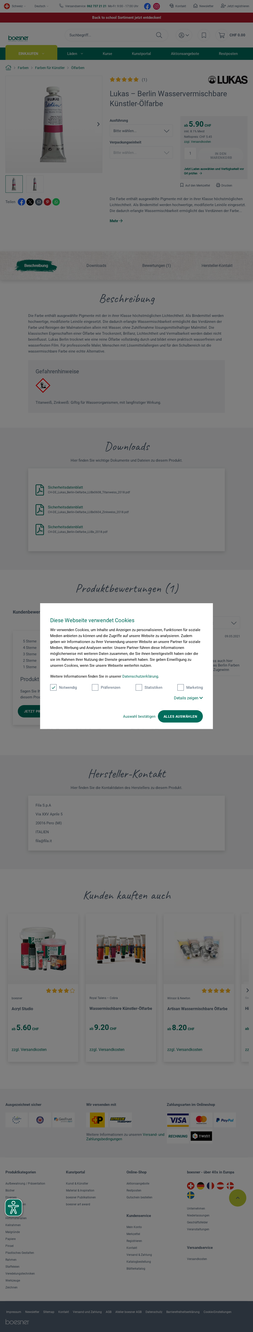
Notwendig (68, 687)
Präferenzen (110, 687)
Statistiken (153, 687)
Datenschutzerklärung (140, 676)
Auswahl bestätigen (139, 716)
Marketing (194, 687)
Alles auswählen (180, 716)
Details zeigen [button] (186, 698)
